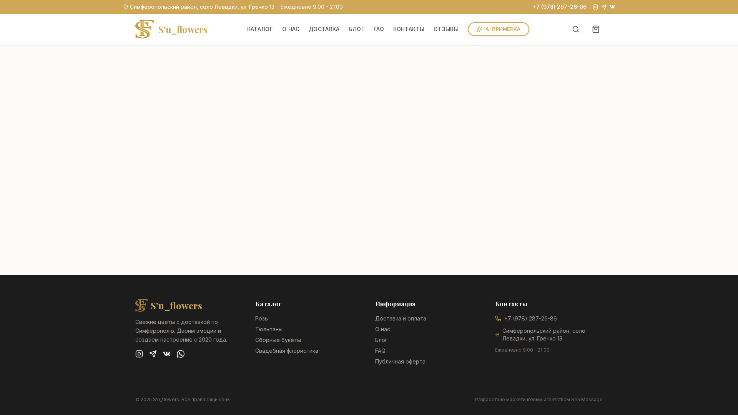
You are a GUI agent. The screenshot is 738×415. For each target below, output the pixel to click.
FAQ (379, 29)
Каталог (260, 29)
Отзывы (446, 29)
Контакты (408, 29)
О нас (290, 29)
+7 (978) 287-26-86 (559, 6)
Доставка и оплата (400, 318)
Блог (356, 29)
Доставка (324, 29)
